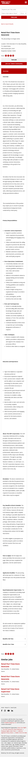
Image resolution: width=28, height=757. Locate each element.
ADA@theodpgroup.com (10, 722)
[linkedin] (12, 710)
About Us (7, 707)
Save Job (14, 60)
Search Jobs (13, 707)
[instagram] (5, 710)
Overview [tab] (5, 71)
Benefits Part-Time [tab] (8, 644)
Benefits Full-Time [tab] (8, 639)
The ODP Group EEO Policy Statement (12, 729)
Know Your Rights (21, 727)
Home (2, 707)
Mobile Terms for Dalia (21, 732)
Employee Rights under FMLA (8, 731)
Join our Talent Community (14, 63)
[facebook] (1, 710)
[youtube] (8, 710)
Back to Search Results (7, 24)
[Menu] (26, 3)
